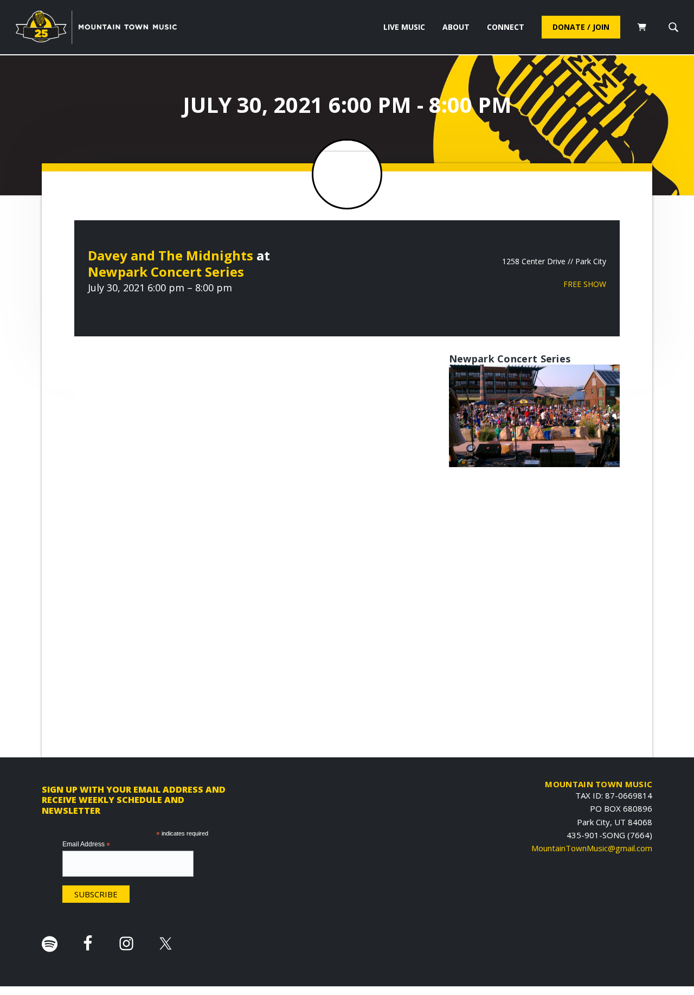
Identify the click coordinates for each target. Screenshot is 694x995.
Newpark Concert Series (166, 271)
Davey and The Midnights (170, 255)
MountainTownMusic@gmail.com (591, 848)
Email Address (86, 844)
